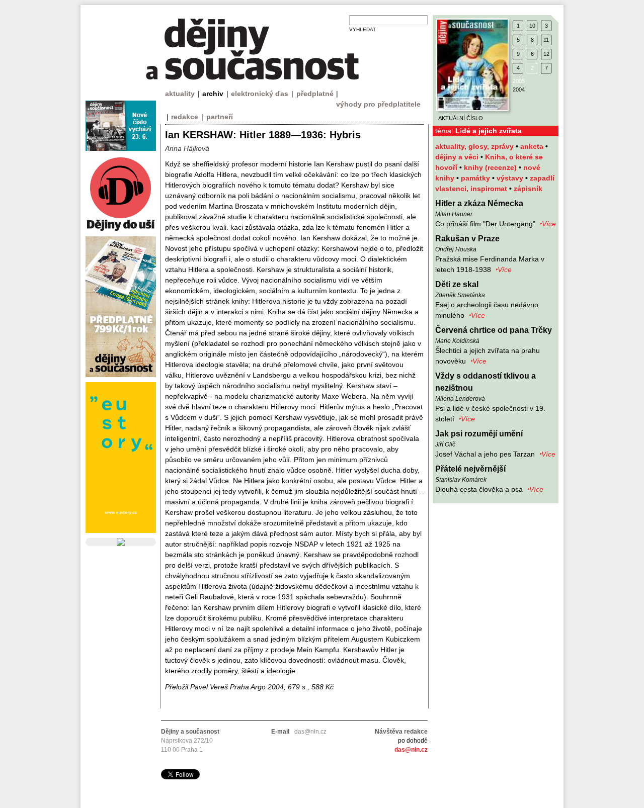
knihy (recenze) (491, 167)
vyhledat (362, 29)
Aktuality (180, 93)
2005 (519, 81)
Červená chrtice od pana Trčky (493, 330)
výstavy (511, 178)
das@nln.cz (411, 749)
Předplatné (315, 93)
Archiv (212, 93)
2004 (519, 89)
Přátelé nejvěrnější (470, 469)
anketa (532, 146)
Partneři (219, 117)
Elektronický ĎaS (259, 93)
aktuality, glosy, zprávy (475, 146)
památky (476, 178)
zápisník (528, 189)
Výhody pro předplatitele (378, 104)
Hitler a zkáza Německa (479, 203)
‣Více (547, 224)
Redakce (184, 117)
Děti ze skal (456, 284)
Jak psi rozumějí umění (479, 433)
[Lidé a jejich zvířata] (472, 65)
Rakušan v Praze (467, 238)
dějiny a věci (457, 157)
